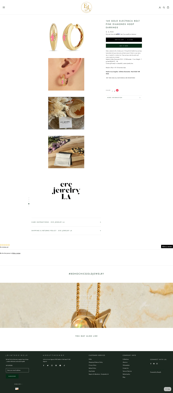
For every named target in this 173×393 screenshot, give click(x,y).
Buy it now (124, 46)
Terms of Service (127, 371)
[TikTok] (64, 365)
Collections (126, 359)
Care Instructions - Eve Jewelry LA (48, 222)
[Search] (164, 7)
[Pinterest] (56, 365)
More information (114, 97)
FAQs (90, 359)
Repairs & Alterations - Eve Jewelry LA (99, 374)
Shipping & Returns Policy (96, 362)
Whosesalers (126, 365)
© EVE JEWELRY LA (157, 370)
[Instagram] (52, 365)
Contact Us (125, 368)
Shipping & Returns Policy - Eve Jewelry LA (52, 231)
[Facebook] (112, 91)
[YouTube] (60, 365)
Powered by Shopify (155, 372)
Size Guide (92, 371)
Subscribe (12, 376)
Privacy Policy (92, 365)
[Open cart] (168, 7)
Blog (124, 377)
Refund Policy (92, 368)
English (17, 384)
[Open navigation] (4, 7)
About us (125, 362)
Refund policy (126, 374)
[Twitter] (114, 91)
